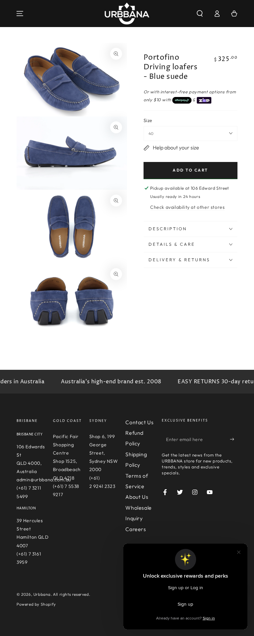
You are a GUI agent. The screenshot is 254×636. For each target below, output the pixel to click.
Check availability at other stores (187, 207)
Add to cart (190, 170)
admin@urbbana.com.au (44, 480)
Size (148, 120)
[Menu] (19, 13)
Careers (135, 529)
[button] (199, 13)
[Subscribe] (233, 439)
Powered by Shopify (36, 604)
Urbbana (42, 594)
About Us (136, 496)
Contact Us (139, 422)
